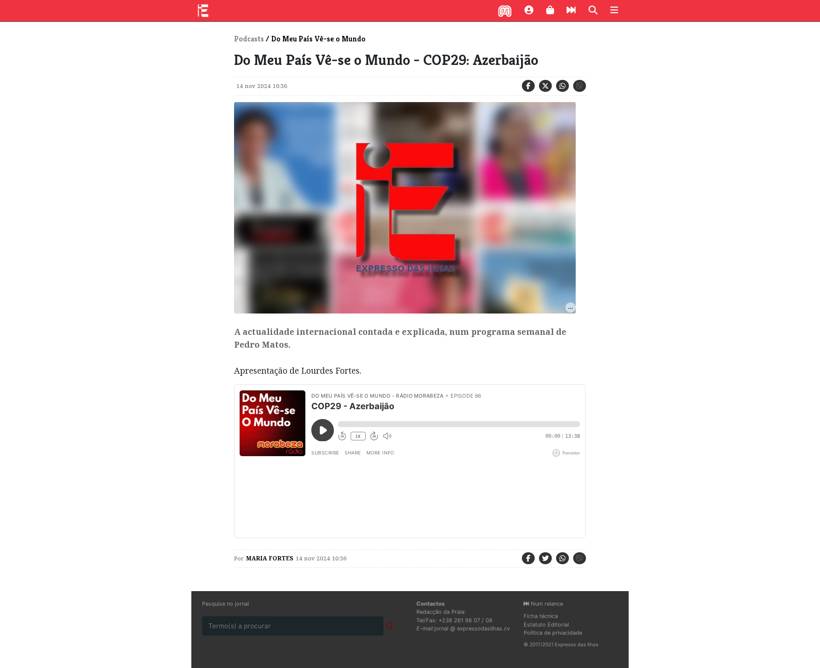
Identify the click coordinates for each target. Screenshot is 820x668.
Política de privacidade (553, 633)
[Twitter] (545, 86)
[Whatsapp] (562, 86)
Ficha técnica (541, 616)
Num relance (546, 604)
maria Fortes (269, 558)
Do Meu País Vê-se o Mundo (318, 39)
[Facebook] (528, 86)
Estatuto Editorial (546, 624)
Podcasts (249, 39)
